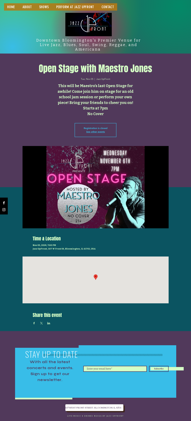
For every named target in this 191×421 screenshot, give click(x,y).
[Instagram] (4, 210)
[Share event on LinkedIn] (48, 323)
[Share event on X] (41, 323)
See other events (95, 131)
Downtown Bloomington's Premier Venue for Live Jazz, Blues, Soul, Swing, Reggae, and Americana (88, 45)
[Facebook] (4, 203)
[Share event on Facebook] (34, 323)
